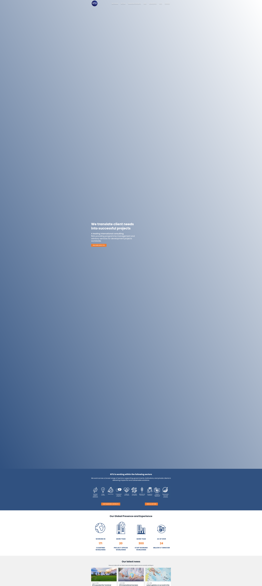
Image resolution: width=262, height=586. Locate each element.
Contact (167, 3)
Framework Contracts (134, 3)
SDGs (160, 3)
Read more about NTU (99, 245)
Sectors (123, 3)
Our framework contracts (111, 504)
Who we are (115, 3)
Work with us (153, 3)
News (145, 3)
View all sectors (151, 504)
